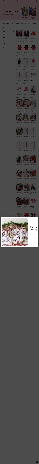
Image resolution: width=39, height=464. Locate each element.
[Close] (37, 218)
